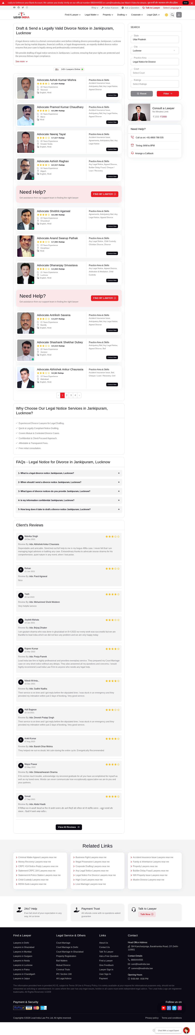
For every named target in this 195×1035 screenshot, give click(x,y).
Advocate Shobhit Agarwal (53, 211)
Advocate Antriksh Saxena (53, 315)
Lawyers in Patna (21, 969)
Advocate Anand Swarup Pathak (57, 238)
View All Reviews (67, 827)
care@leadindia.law (140, 964)
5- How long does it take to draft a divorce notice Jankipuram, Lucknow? (54, 509)
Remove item (174, 50)
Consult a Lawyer (163, 108)
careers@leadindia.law (142, 968)
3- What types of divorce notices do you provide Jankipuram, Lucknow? (54, 491)
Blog (94, 8)
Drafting (121, 15)
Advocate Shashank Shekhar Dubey (60, 342)
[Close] (192, 3)
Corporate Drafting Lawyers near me (93, 866)
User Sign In (105, 974)
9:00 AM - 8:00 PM (139, 979)
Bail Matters (61, 961)
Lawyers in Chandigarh (24, 974)
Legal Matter (90, 15)
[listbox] (155, 84)
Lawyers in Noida (21, 961)
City (136, 47)
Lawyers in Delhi (21, 943)
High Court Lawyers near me (89, 880)
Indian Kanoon (111, 8)
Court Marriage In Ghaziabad (69, 952)
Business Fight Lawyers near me (91, 857)
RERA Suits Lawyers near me (32, 884)
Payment (103, 978)
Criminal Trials (63, 969)
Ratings (137, 80)
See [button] (20, 61)
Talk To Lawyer (106, 952)
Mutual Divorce (63, 965)
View (185, 2)
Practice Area (140, 58)
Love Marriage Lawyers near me (91, 884)
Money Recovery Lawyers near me (34, 862)
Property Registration (66, 956)
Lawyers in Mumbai (22, 952)
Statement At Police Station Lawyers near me (39, 875)
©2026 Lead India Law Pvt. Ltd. (38, 1018)
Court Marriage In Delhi (67, 947)
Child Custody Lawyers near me (33, 880)
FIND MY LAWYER (103, 194)
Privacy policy (152, 1018)
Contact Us (104, 947)
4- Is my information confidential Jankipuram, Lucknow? (46, 500)
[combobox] (155, 39)
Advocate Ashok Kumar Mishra (56, 79)
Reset (143, 94)
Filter (166, 94)
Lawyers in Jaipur (21, 978)
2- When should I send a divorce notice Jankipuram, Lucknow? (49, 482)
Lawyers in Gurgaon (22, 956)
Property (107, 15)
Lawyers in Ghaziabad (23, 947)
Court (136, 69)
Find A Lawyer (71, 15)
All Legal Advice (64, 978)
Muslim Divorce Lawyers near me (148, 880)
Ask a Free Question (108, 956)
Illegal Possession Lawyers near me (93, 862)
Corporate (136, 15)
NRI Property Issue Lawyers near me (150, 875)
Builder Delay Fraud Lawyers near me (151, 871)
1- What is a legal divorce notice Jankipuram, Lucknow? (46, 473)
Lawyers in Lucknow (22, 965)
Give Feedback (106, 965)
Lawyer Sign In (106, 969)
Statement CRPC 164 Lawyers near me (36, 871)
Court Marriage (63, 943)
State (136, 35)
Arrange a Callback (144, 153)
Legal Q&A (152, 15)
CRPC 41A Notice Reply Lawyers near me (38, 866)
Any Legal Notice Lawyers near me (92, 871)
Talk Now (145, 914)
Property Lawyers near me (145, 866)
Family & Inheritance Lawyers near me (151, 862)
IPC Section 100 (64, 974)
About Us (103, 943)
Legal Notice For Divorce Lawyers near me (96, 875)
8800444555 (137, 960)
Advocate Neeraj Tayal (51, 134)
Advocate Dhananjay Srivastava (57, 265)
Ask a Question (132, 8)
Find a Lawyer (106, 961)
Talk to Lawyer (153, 8)
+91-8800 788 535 (150, 137)
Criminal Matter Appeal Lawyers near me (37, 857)
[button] (172, 15)
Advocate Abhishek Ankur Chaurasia (60, 369)
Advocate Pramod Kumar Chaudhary (60, 106)
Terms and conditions (172, 1018)
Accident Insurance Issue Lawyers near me (153, 857)
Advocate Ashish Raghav (53, 161)
